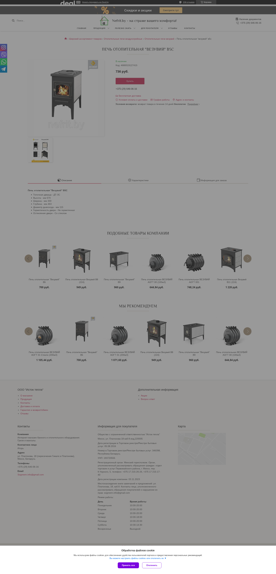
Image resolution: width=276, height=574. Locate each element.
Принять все (128, 565)
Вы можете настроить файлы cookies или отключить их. (137, 558)
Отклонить (151, 565)
